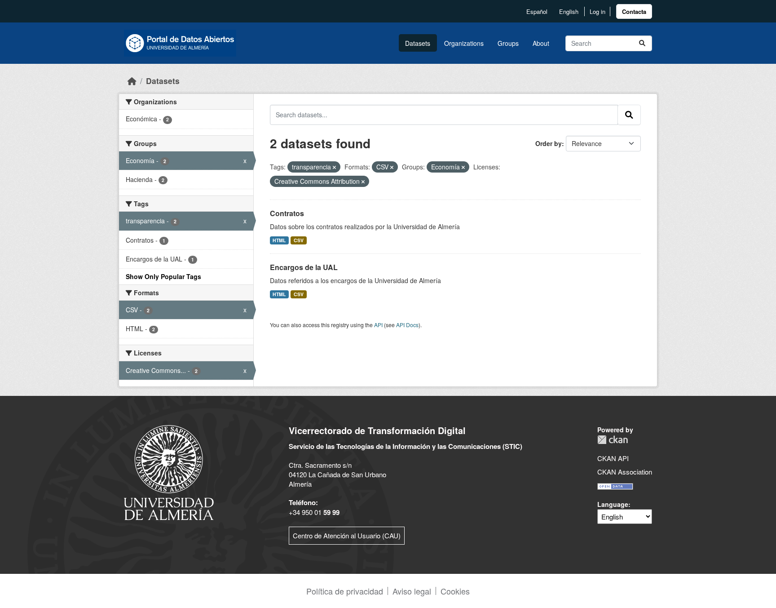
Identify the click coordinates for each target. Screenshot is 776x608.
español (536, 11)
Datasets (417, 43)
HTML (279, 240)
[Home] (132, 80)
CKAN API (613, 458)
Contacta (634, 11)
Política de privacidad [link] (344, 591)
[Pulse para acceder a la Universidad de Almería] (169, 471)
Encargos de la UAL (304, 267)
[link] (634, 11)
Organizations (464, 43)
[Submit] (642, 43)
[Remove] (334, 167)
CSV (299, 240)
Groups (508, 43)
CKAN (612, 439)
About (541, 43)
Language (612, 504)
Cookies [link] (455, 591)
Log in (597, 11)
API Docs (407, 324)
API (378, 324)
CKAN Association (624, 471)
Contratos (287, 213)
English (568, 11)
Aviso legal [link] (411, 591)
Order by (548, 143)
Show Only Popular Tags (163, 276)
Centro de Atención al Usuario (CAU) (347, 535)
